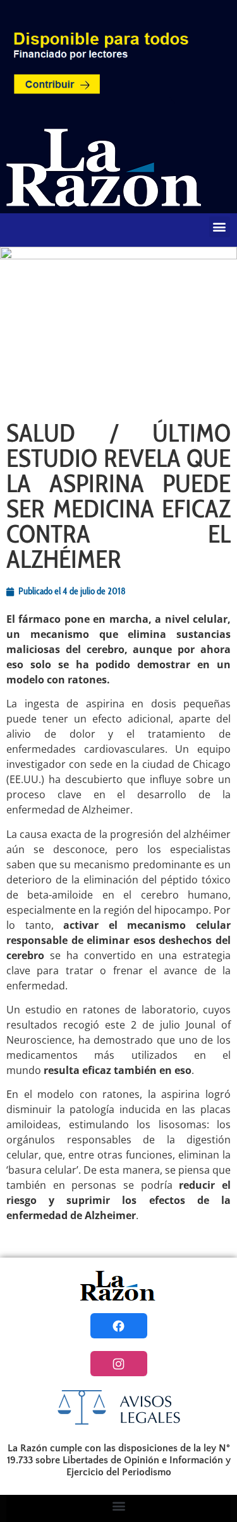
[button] (219, 226)
